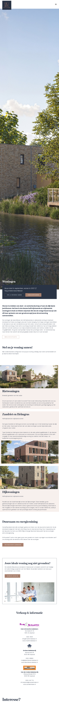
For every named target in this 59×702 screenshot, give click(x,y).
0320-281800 (29, 658)
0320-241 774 (29, 680)
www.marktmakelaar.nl (29, 641)
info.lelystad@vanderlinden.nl (29, 682)
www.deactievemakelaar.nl (29, 662)
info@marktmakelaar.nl (29, 639)
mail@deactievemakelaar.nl (29, 660)
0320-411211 (29, 637)
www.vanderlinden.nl (29, 684)
